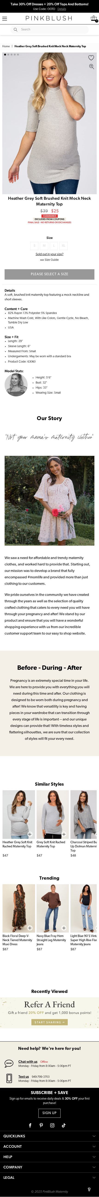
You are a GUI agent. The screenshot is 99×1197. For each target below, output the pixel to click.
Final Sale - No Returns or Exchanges (49, 222)
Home (6, 46)
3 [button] (11, 55)
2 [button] (8, 55)
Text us (23, 1076)
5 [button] (18, 55)
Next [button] (92, 123)
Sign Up (49, 1113)
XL (63, 246)
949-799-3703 (41, 1076)
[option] (49, 123)
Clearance (49, 216)
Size (50, 238)
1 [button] (5, 55)
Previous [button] (6, 123)
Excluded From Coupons (49, 219)
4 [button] (15, 55)
